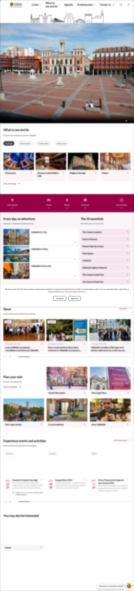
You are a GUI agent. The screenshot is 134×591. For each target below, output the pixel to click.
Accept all (59, 298)
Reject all (74, 298)
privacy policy (68, 292)
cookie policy (80, 292)
